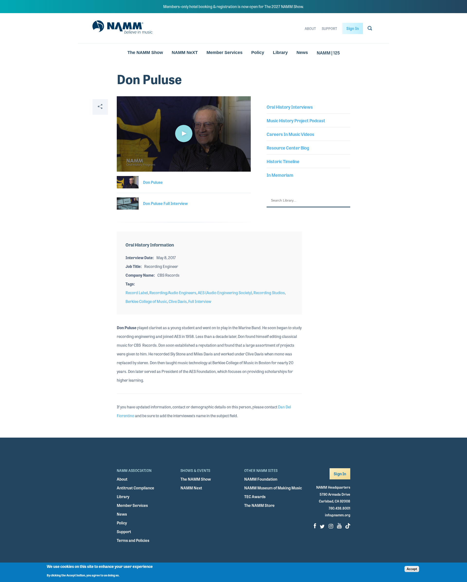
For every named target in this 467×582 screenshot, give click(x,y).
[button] (183, 133)
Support (329, 28)
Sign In (352, 28)
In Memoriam (280, 175)
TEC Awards (255, 496)
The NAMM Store (259, 505)
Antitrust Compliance (135, 488)
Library (280, 52)
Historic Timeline (283, 161)
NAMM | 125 (328, 52)
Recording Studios (269, 292)
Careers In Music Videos (290, 134)
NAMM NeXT (185, 52)
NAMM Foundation (260, 479)
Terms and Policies (133, 540)
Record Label (137, 292)
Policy (257, 52)
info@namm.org (337, 514)
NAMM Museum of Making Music (273, 488)
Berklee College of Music (146, 301)
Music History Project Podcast (296, 120)
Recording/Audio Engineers (172, 292)
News (302, 52)
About (310, 28)
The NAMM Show (145, 52)
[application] (184, 134)
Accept (412, 569)
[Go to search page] (370, 29)
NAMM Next (191, 488)
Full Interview (199, 301)
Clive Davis (178, 301)
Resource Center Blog (288, 147)
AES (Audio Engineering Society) (225, 292)
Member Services (224, 52)
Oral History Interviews (290, 107)
